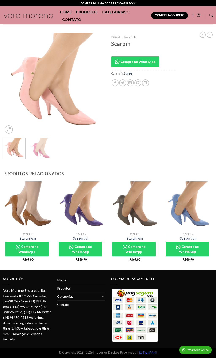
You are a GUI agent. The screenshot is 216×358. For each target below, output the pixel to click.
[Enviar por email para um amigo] (130, 82)
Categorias (114, 12)
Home (66, 12)
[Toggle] (103, 296)
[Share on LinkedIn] (145, 82)
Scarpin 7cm (28, 238)
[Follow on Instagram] (198, 15)
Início (115, 36)
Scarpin (130, 36)
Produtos (86, 12)
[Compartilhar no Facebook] (115, 82)
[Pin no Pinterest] (137, 82)
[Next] (97, 84)
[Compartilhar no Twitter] (122, 82)
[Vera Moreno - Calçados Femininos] (28, 15)
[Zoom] (9, 129)
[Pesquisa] (211, 15)
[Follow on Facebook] (193, 15)
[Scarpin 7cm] (28, 206)
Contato (71, 19)
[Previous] (10, 84)
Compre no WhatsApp (138, 62)
